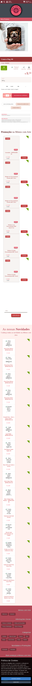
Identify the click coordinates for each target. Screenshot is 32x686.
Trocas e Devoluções (6, 626)
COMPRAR (24, 157)
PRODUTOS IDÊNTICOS (22, 104)
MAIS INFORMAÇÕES (8, 104)
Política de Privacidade (20, 623)
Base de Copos (12, 636)
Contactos (12, 614)
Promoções (4, 649)
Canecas (21, 636)
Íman (27, 636)
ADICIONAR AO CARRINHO (20, 95)
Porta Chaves (11, 639)
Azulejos (4, 636)
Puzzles (25, 639)
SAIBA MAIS (16, 682)
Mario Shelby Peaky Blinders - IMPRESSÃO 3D (8, 501)
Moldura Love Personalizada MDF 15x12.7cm (11, 226)
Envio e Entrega (18, 626)
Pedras (3, 639)
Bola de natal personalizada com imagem (9, 534)
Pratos (19, 639)
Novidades (12, 649)
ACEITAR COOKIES (16, 678)
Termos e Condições (6, 623)
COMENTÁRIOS (16, 107)
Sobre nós (4, 614)
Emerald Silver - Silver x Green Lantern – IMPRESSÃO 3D (8, 418)
